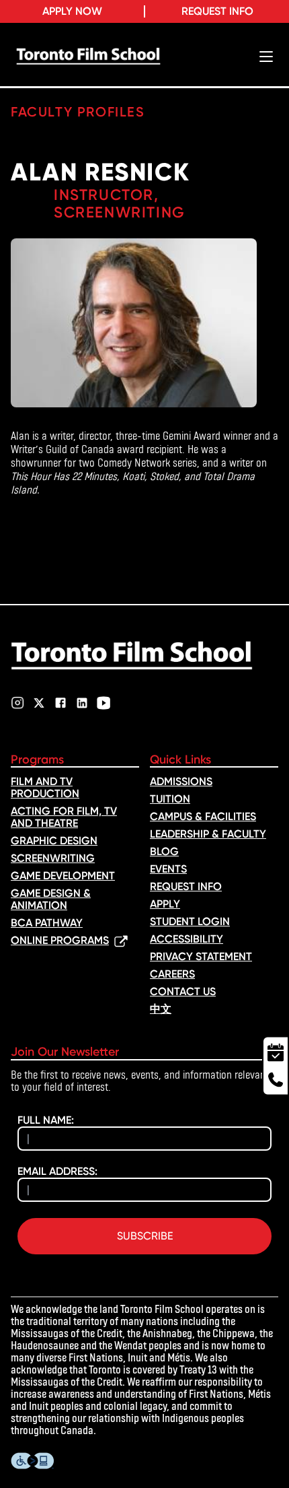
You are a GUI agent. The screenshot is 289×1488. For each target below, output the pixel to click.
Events (168, 869)
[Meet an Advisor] (275, 1051)
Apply (165, 904)
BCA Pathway (47, 922)
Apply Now (72, 11)
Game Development (63, 875)
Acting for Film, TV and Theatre (64, 817)
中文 (160, 1009)
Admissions (181, 781)
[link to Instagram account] (17, 703)
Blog (164, 851)
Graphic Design (54, 840)
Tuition (170, 798)
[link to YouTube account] (103, 703)
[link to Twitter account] (39, 703)
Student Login (190, 921)
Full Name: (45, 1120)
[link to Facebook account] (60, 703)
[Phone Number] (275, 1081)
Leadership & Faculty (208, 833)
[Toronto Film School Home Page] (88, 56)
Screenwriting (53, 858)
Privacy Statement (201, 956)
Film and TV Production (45, 787)
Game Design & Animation (51, 899)
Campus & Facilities (203, 816)
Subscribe (145, 1235)
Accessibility (186, 939)
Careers (172, 974)
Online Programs (60, 941)
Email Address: (57, 1171)
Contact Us (183, 991)
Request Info (217, 11)
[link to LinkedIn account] (82, 703)
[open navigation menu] (266, 56)
